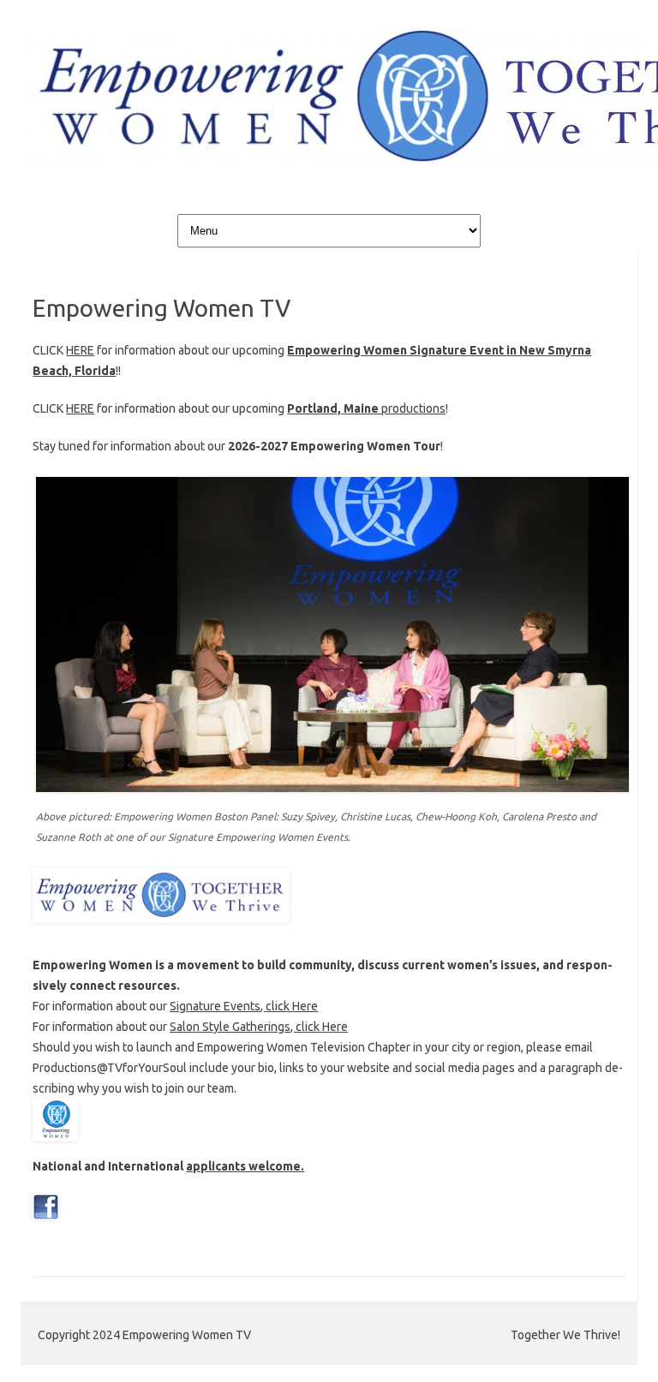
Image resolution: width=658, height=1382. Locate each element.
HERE (80, 350)
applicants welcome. (245, 1166)
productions (366, 408)
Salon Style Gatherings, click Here (259, 1027)
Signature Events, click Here (244, 1006)
